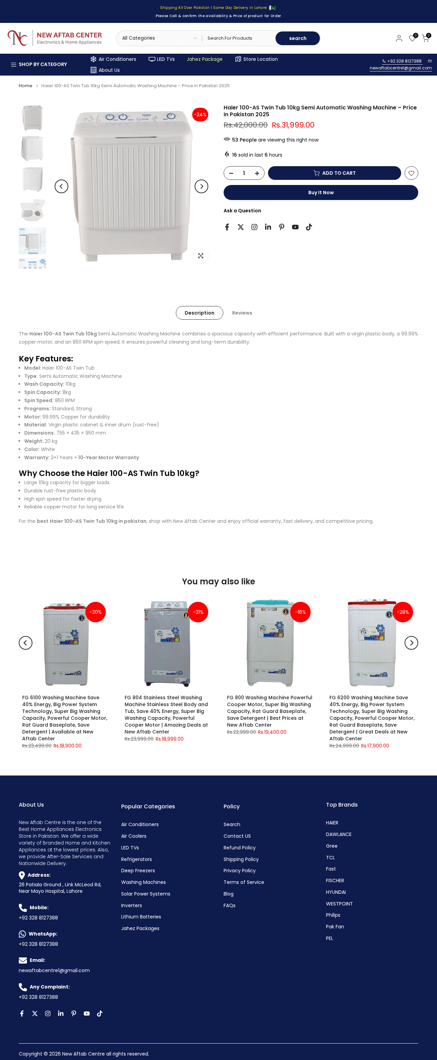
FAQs (230, 905)
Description (199, 312)
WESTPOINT (339, 904)
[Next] (201, 186)
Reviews (242, 312)
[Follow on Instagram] (254, 227)
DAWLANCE (339, 834)
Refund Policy (240, 848)
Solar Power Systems (145, 894)
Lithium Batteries (141, 917)
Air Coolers (133, 836)
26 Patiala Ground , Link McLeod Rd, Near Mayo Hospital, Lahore (60, 888)
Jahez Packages (140, 928)
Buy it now (321, 192)
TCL (330, 857)
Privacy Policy (240, 870)
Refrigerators (136, 859)
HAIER (332, 823)
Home (25, 85)
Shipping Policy (241, 859)
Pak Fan (335, 927)
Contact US (237, 836)
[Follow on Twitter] (240, 227)
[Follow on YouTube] (295, 227)
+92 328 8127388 (404, 61)
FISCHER (335, 880)
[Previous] (61, 186)
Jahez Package (205, 59)
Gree (332, 846)
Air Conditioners (117, 59)
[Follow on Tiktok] (309, 227)
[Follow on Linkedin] (268, 227)
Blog (229, 894)
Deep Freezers (138, 870)
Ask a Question (242, 211)
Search (232, 824)
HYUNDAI (336, 892)
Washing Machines (143, 882)
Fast (331, 869)
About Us (109, 70)
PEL (329, 938)
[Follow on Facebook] (227, 227)
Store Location (260, 59)
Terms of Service (244, 882)
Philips (333, 915)
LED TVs (166, 59)
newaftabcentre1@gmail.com (401, 68)
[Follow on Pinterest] (281, 227)
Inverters (131, 905)
